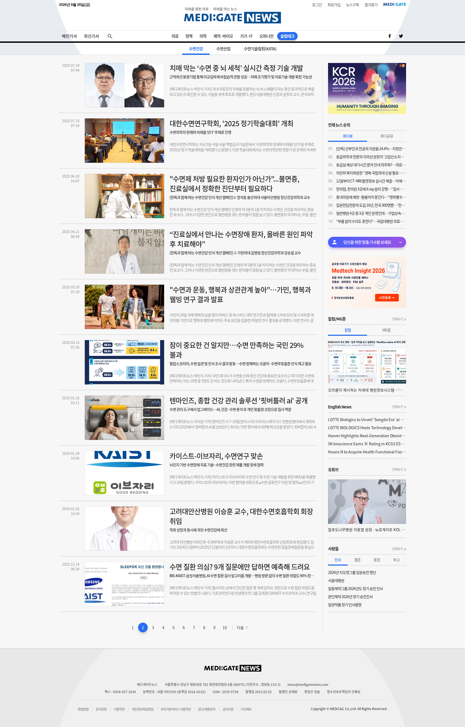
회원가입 (333, 4)
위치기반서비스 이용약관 (176, 709)
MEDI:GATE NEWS (232, 15)
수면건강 (196, 49)
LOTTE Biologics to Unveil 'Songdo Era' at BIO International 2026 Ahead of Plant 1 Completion (367, 419)
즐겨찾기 (371, 4)
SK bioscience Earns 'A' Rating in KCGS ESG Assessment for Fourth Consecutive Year (367, 443)
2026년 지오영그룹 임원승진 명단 (352, 572)
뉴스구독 (352, 4)
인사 (337, 559)
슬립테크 (287, 36)
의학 (202, 36)
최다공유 (386, 136)
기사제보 (246, 709)
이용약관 (119, 709)
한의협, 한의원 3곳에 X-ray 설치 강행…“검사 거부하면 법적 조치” (371, 189)
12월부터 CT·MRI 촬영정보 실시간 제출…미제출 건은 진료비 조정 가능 (371, 180)
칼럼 (347, 330)
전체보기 (397, 319)
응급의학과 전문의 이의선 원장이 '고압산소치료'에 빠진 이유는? (371, 156)
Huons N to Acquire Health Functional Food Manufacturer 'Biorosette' (367, 451)
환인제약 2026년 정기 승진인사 (350, 596)
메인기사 (69, 36)
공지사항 (228, 709)
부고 (396, 559)
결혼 (357, 559)
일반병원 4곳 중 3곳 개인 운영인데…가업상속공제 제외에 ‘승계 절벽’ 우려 (371, 213)
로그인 (317, 4)
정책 (188, 36)
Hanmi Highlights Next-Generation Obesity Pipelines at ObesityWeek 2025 (367, 435)
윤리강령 (101, 709)
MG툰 (386, 330)
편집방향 (83, 709)
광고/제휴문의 (206, 709)
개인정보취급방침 (142, 709)
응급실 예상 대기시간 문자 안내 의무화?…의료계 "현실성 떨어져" (371, 164)
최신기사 (91, 36)
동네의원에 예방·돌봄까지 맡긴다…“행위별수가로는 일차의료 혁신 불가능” (371, 197)
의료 (174, 36)
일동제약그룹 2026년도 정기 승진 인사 (355, 588)
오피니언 (266, 36)
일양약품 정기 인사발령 (344, 604)
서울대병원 (336, 580)
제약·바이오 (223, 36)
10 (225, 627)
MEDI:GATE (394, 4)
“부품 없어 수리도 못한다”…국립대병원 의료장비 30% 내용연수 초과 (371, 221)
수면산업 (223, 49)
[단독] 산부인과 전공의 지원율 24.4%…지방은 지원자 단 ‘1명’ (371, 148)
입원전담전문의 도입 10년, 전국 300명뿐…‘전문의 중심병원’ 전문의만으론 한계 (371, 205)
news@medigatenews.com (307, 684)
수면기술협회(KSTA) (260, 49)
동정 (377, 559)
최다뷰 (348, 136)
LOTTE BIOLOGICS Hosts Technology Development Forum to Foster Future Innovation (367, 427)
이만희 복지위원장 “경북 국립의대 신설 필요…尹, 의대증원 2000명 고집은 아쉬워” (371, 172)
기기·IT (246, 36)
